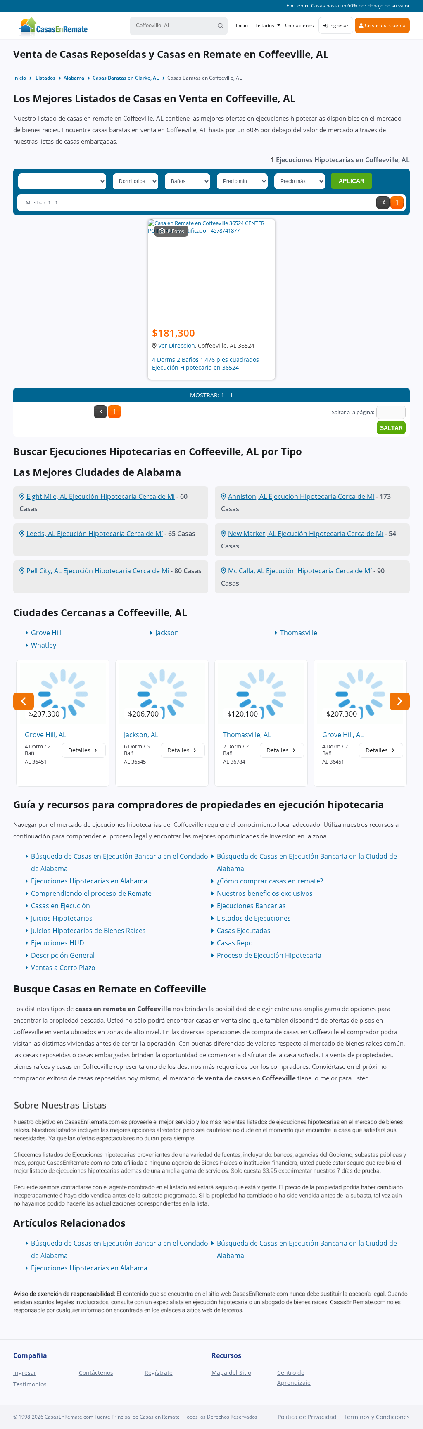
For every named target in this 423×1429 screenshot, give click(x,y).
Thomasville (298, 632)
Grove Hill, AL (45, 734)
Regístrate (159, 1373)
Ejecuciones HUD (57, 942)
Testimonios (30, 1384)
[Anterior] (383, 202)
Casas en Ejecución (60, 905)
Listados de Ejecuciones (254, 918)
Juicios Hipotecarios (62, 918)
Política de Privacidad (307, 1417)
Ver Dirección (176, 345)
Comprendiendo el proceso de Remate (91, 893)
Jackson (167, 632)
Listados (264, 25)
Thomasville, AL (247, 734)
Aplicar (351, 181)
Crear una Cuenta (385, 25)
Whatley (43, 645)
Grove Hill (46, 632)
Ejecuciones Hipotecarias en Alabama (89, 880)
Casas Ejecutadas (244, 930)
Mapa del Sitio (231, 1373)
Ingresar (338, 25)
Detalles (80, 750)
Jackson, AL (141, 734)
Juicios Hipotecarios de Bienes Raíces (88, 930)
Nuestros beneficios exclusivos (265, 893)
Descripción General (63, 955)
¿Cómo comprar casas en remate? (270, 880)
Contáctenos (299, 25)
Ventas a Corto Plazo (63, 967)
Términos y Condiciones (377, 1417)
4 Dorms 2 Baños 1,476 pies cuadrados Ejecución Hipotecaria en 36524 (205, 363)
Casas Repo (235, 942)
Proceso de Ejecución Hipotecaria (269, 955)
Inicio (242, 25)
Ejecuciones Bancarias (251, 905)
